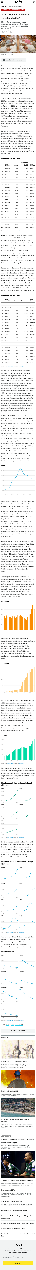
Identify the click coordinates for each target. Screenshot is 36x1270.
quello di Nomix (12, 260)
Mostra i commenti (18, 1031)
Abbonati (18, 1263)
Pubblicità (18, 1249)
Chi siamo (11, 1249)
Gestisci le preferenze (12, 1251)
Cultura (4, 6)
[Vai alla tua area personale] (34, 2)
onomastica (19, 1024)
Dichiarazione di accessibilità (18, 1252)
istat (7, 1024)
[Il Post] (18, 1)
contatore (20, 131)
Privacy (25, 1249)
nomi (12, 1024)
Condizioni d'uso (26, 1251)
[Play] (4, 60)
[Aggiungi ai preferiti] (11, 31)
